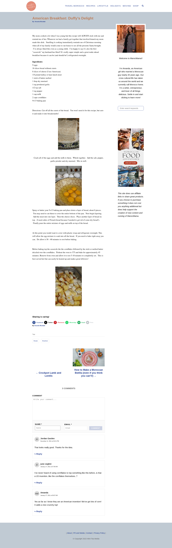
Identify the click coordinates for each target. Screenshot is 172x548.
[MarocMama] (43, 6)
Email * (68, 424)
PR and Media (79, 533)
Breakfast (45, 341)
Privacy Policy (99, 533)
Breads (36, 341)
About (69, 533)
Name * (38, 424)
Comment (37, 396)
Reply (39, 454)
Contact (89, 533)
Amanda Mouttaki (40, 21)
